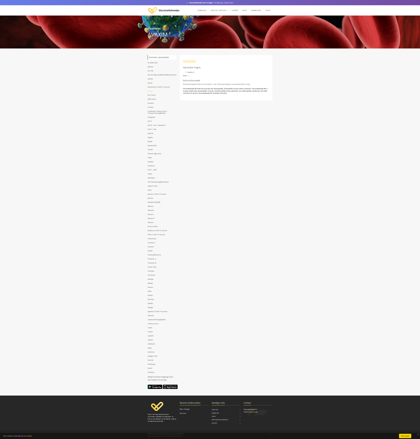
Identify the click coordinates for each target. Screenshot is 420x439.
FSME (150, 158)
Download (202, 10)
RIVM (149, 291)
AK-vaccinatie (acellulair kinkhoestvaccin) (162, 75)
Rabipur (150, 283)
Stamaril (150, 315)
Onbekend (151, 344)
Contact (214, 423)
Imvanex (151, 247)
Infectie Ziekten (218, 10)
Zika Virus (183, 413)
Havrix (150, 174)
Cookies (29, 436)
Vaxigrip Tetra (152, 356)
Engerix (150, 137)
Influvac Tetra (152, 186)
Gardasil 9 (151, 166)
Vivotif (150, 368)
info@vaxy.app (253, 412)
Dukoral (150, 133)
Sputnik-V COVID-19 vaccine (157, 311)
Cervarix (150, 107)
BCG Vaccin (152, 95)
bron (188, 76)
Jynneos (150, 198)
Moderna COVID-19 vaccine (157, 230)
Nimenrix (151, 210)
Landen (235, 10)
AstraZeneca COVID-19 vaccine (159, 87)
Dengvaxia (151, 117)
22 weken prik (152, 63)
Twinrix (150, 332)
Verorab (150, 360)
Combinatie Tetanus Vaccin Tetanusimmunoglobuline (157, 112)
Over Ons (215, 409)
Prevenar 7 (151, 243)
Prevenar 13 (152, 259)
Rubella (150, 303)
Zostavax (151, 372)
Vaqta (150, 348)
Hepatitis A (190, 72)
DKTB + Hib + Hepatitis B (157, 125)
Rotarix (150, 295)
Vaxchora (151, 352)
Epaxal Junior (152, 145)
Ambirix (150, 79)
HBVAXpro (151, 178)
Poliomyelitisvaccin (154, 255)
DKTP (150, 121)
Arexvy (150, 83)
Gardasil (150, 162)
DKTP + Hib (152, 129)
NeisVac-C (151, 218)
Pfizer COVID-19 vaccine (156, 235)
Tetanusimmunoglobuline (157, 320)
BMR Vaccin (152, 99)
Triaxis (150, 328)
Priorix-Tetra (152, 267)
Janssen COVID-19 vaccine (157, 194)
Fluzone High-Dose (154, 154)
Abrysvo (150, 67)
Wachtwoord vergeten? (220, 420)
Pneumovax (152, 239)
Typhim (150, 340)
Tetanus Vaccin (153, 324)
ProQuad (151, 271)
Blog (244, 10)
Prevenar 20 (152, 263)
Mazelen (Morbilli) (154, 202)
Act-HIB (150, 71)
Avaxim (150, 91)
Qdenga (150, 279)
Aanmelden (256, 10)
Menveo (150, 206)
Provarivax (151, 275)
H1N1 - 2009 (152, 170)
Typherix (151, 336)
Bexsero (151, 214)
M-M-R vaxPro (153, 226)
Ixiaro (150, 190)
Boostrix (151, 103)
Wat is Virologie (185, 409)
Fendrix (150, 149)
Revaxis (150, 287)
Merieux (150, 222)
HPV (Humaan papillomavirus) (158, 182)
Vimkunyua (151, 364)
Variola (150, 251)
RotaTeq (151, 299)
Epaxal (150, 141)
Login (267, 10)
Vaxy (210, 2)
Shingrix (150, 307)
